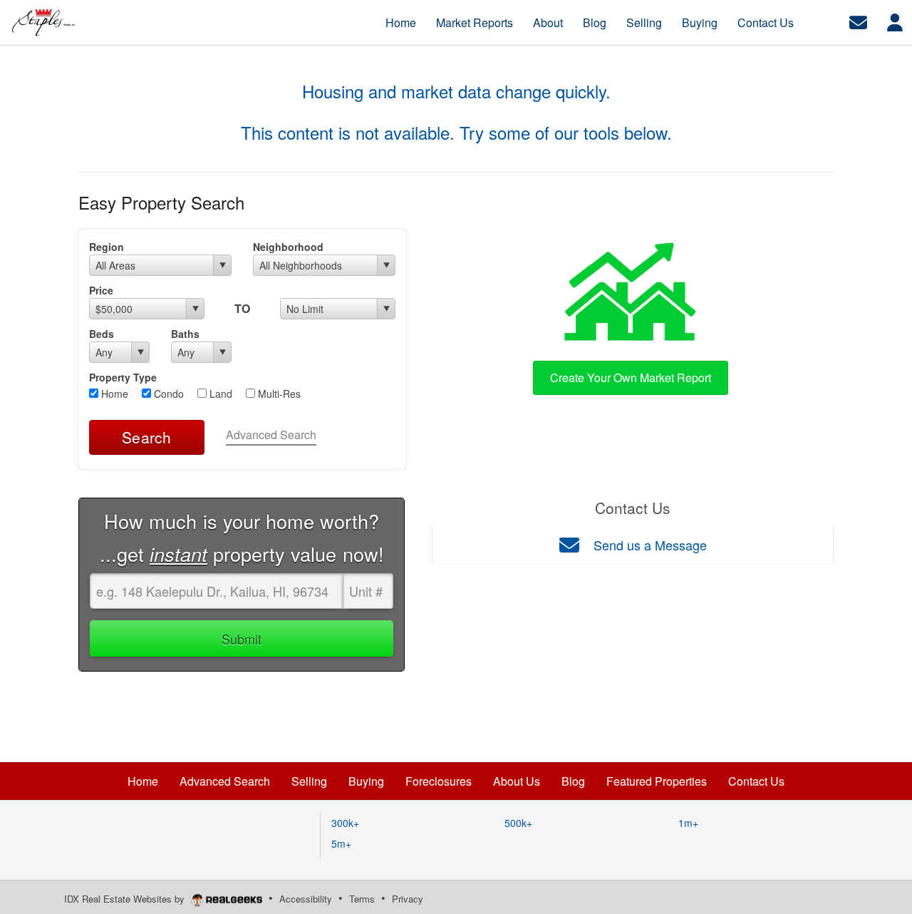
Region (106, 247)
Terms (362, 898)
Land (219, 393)
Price (101, 290)
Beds (101, 334)
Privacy (407, 898)
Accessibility (305, 898)
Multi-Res (278, 393)
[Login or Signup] (895, 21)
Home (113, 393)
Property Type (123, 377)
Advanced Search (271, 434)
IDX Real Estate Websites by (125, 898)
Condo (167, 393)
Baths (185, 334)
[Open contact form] (858, 21)
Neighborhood (288, 247)
